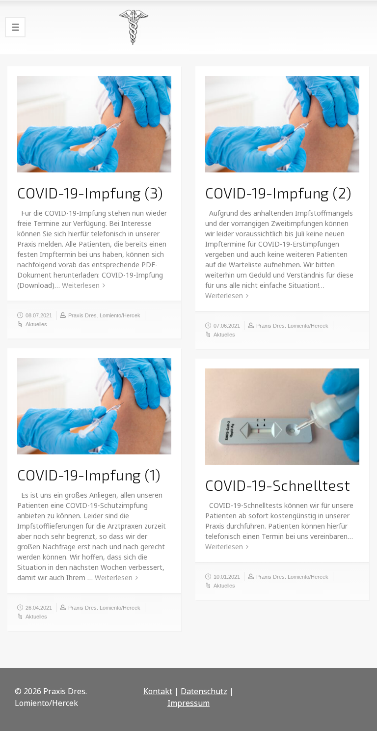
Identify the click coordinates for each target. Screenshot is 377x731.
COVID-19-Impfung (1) (89, 474)
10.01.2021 (227, 577)
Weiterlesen (81, 285)
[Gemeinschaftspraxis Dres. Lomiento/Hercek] (188, 27)
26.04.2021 (39, 608)
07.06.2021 (227, 326)
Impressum (188, 703)
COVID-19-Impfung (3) (90, 192)
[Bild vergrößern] (94, 124)
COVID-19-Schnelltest (277, 485)
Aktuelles (36, 324)
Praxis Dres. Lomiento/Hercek (104, 315)
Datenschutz (204, 691)
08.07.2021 (39, 315)
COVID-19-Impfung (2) (278, 192)
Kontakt (157, 691)
